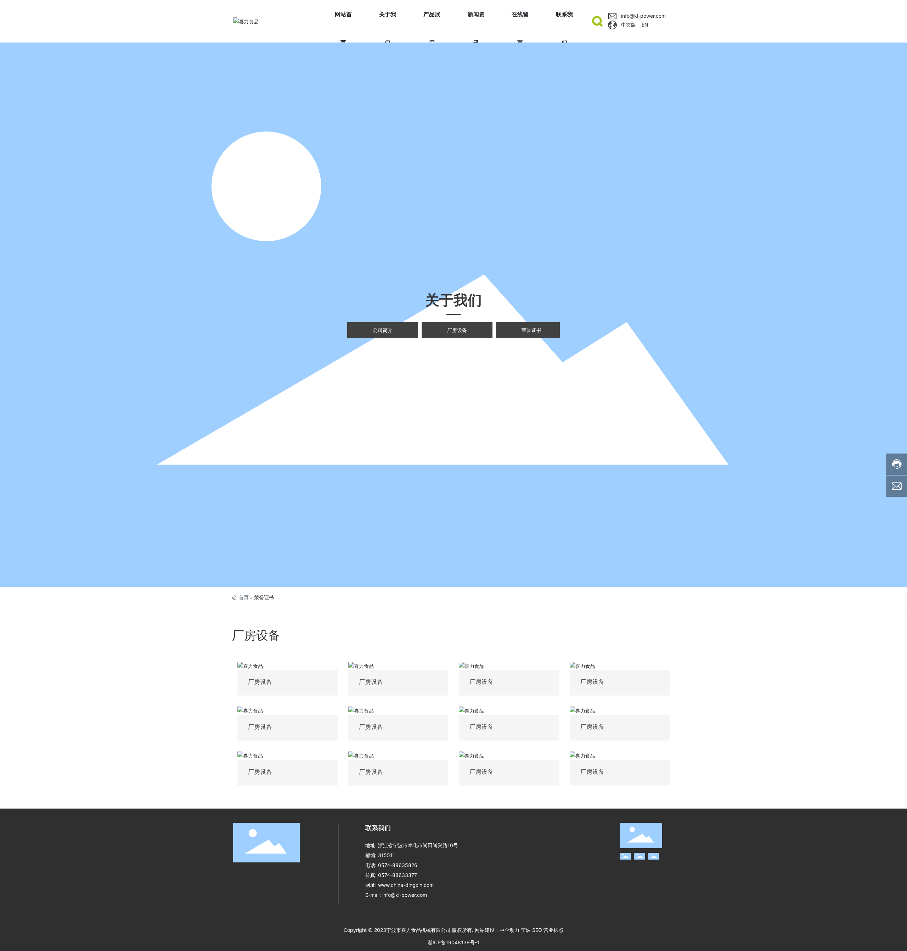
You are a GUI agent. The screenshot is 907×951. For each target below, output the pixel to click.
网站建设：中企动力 (497, 930)
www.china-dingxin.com (406, 885)
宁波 (526, 930)
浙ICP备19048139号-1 (453, 942)
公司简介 (383, 330)
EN (645, 25)
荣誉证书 (531, 330)
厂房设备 (457, 330)
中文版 (628, 25)
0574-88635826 (398, 865)
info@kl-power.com (643, 16)
